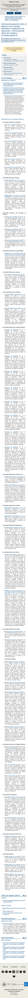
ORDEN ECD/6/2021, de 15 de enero (14, 180)
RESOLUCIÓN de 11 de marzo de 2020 (14, 661)
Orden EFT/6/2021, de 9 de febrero (13, 308)
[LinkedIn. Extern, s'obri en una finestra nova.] (13, 972)
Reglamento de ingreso (9, 69)
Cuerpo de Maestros (7, 911)
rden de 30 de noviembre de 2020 (13, 141)
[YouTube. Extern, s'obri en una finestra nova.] (10, 972)
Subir (25, 78)
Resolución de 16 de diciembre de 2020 (14, 240)
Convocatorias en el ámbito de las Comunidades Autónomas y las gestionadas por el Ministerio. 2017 (14, 953)
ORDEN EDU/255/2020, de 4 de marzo (14, 485)
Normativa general (8, 67)
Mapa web (5, 966)
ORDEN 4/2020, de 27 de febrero (12, 864)
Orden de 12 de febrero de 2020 (12, 124)
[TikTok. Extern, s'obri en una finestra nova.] (24, 972)
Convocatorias (7, 57)
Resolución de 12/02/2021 (11, 401)
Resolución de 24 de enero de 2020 (13, 631)
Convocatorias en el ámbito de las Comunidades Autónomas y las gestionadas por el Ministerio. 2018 (14, 948)
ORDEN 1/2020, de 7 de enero (12, 856)
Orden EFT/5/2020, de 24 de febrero (13, 294)
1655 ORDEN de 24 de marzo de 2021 (14, 274)
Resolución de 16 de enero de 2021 (13, 639)
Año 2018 (6, 65)
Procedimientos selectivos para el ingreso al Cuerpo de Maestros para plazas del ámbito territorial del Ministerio (13, 84)
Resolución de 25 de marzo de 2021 (13, 95)
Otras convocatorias (8, 74)
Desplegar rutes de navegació (2, 16)
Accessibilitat (14, 966)
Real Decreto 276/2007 (8, 923)
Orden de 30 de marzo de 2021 (12, 167)
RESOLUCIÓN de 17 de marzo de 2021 (14, 527)
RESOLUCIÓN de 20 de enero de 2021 (14, 692)
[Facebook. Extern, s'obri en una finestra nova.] (3, 972)
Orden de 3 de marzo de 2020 (11, 746)
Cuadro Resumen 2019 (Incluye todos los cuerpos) (14, 908)
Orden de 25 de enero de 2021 (12, 775)
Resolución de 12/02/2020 (11, 329)
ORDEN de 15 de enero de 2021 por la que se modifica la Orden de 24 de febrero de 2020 (15, 592)
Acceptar (10, 13)
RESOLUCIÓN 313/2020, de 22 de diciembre (15, 817)
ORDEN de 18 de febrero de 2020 (12, 836)
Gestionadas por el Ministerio (10, 59)
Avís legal (23, 966)
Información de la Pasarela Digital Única (13, 73)
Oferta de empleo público (10, 63)
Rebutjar (18, 13)
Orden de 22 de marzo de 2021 (12, 159)
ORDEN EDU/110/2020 (10, 476)
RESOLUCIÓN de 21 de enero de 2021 (14, 726)
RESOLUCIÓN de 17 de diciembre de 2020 (15, 682)
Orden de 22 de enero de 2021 (12, 764)
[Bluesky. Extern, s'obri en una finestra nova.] (14, 976)
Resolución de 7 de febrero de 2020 (13, 216)
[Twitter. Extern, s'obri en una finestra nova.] (6, 972)
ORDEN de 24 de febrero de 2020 (12, 554)
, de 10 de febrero (19, 476)
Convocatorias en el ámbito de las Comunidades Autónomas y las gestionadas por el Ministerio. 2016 (14, 957)
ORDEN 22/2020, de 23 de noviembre (14, 874)
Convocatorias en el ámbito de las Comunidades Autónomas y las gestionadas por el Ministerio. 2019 (14, 944)
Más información (8, 71)
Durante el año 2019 (13, 65)
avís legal (15, 10)
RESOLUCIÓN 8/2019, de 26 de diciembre (15, 797)
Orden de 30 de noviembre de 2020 (13, 132)
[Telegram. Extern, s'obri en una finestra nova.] (21, 972)
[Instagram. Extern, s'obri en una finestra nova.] (17, 972)
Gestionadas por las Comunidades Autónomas (14, 60)
